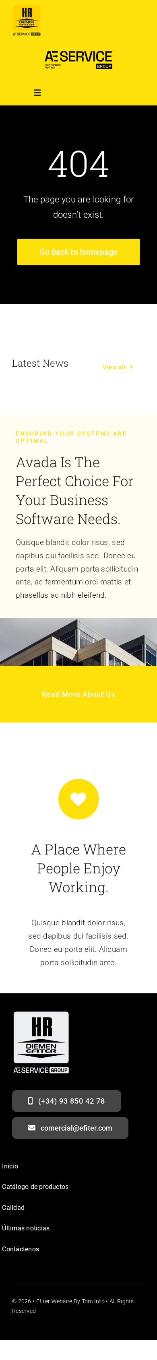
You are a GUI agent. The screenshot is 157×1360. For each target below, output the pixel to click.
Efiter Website (54, 1301)
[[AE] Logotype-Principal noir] (78, 48)
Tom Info (93, 1301)
